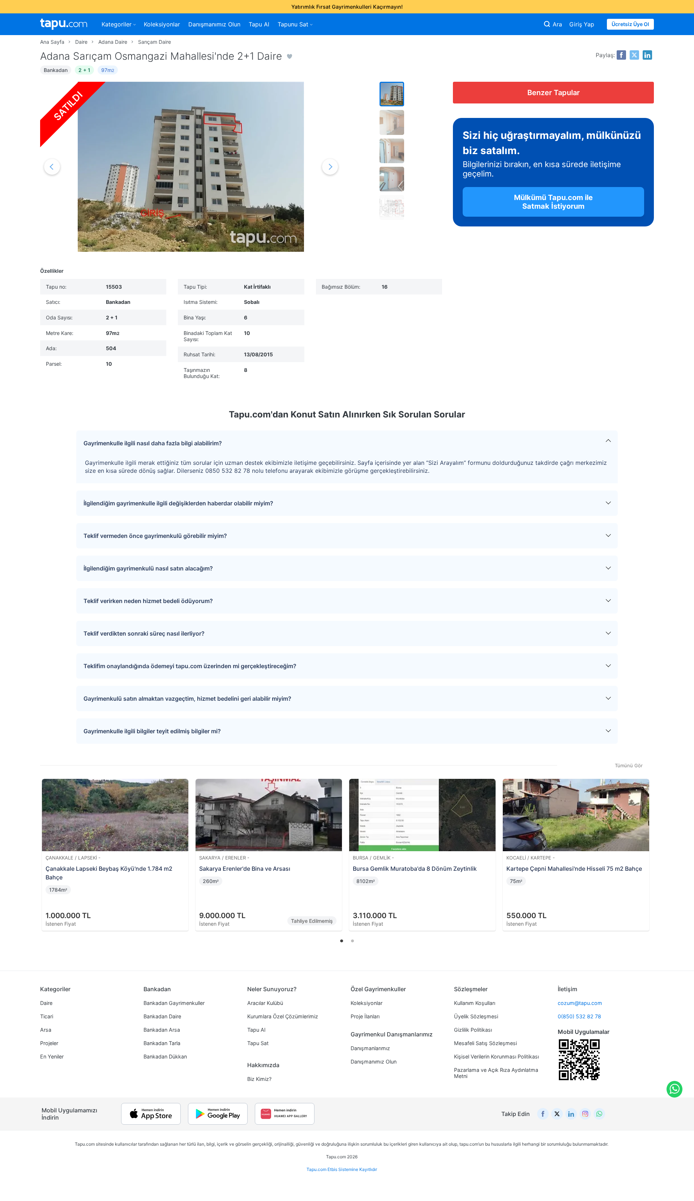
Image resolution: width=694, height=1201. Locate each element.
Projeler (49, 1043)
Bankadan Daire (162, 1016)
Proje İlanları (365, 1016)
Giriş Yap (581, 24)
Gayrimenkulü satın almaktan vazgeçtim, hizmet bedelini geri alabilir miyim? (187, 698)
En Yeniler (52, 1056)
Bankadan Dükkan (165, 1056)
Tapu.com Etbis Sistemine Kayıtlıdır (342, 1169)
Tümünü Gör (629, 765)
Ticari (46, 1016)
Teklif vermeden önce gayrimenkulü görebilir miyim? (155, 535)
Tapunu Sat (293, 24)
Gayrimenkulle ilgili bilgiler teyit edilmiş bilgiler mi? (152, 731)
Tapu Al (259, 24)
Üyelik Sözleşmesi (476, 1016)
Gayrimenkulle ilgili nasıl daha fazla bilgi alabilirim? (152, 443)
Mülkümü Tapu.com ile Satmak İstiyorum (553, 202)
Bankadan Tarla (161, 1043)
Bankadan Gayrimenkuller (174, 1003)
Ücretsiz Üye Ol (630, 24)
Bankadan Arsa (161, 1030)
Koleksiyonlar (162, 24)
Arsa (45, 1030)
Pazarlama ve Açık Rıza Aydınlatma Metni (496, 1073)
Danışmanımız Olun (214, 24)
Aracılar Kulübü (265, 1003)
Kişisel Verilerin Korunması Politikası (496, 1056)
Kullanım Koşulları (474, 1003)
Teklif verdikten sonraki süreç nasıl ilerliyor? (144, 633)
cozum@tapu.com (580, 1003)
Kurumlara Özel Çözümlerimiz (282, 1016)
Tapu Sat (258, 1043)
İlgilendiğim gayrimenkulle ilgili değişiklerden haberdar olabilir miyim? (178, 503)
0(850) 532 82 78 (579, 1016)
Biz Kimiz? (259, 1079)
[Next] (646, 846)
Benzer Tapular (553, 92)
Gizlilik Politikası (473, 1030)
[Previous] (48, 846)
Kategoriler (117, 24)
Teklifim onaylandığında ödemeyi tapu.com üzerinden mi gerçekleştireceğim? (189, 666)
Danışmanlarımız (370, 1048)
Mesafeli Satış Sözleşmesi (485, 1043)
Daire (46, 1003)
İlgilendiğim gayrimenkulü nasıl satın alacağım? (148, 568)
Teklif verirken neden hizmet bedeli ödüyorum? (148, 600)
